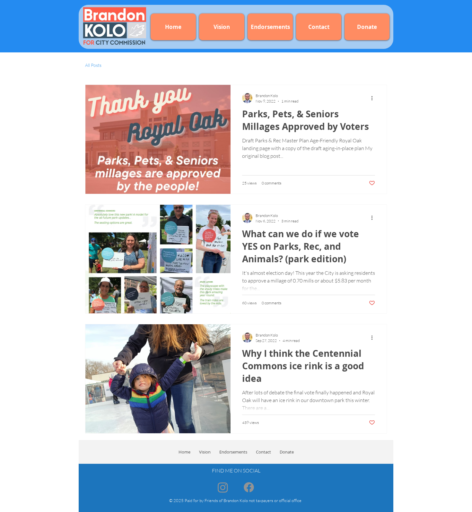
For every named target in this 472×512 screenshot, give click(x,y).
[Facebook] (249, 487)
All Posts (93, 65)
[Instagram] (223, 487)
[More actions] (374, 98)
